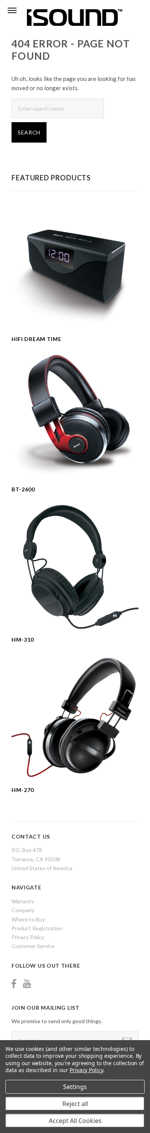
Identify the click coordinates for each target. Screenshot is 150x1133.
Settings (75, 1087)
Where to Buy (28, 919)
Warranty (23, 901)
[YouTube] (27, 984)
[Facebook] (14, 984)
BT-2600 (23, 489)
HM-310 (23, 639)
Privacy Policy (28, 937)
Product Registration (37, 928)
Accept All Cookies (75, 1120)
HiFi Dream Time (37, 339)
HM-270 (23, 790)
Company (23, 910)
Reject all (75, 1103)
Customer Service (33, 946)
